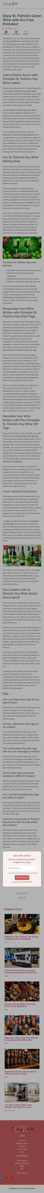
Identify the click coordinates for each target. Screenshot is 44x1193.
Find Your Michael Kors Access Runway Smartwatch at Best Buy (21, 971)
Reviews (11, 1110)
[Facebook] (1, 1177)
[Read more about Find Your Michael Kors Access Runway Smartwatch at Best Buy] (22, 957)
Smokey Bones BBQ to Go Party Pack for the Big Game (20, 1005)
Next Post (22, 898)
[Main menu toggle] (39, 4)
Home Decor (22, 1160)
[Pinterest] (6, 1177)
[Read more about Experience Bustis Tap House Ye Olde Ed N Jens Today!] (22, 1059)
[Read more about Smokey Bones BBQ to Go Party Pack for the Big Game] (22, 991)
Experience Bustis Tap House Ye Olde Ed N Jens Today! (20, 1072)
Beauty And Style (22, 1163)
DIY (22, 1169)
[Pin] (6, 240)
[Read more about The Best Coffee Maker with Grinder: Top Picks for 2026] (22, 1092)
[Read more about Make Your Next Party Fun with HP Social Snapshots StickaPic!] (22, 1025)
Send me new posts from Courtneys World (23, 873)
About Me (22, 1140)
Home (22, 1152)
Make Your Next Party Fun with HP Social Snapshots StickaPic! (21, 1039)
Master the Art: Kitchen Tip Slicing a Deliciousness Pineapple (21, 937)
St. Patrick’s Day (28, 67)
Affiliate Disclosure (22, 1143)
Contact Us (22, 1146)
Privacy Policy (22, 1149)
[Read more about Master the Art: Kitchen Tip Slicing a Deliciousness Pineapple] (22, 924)
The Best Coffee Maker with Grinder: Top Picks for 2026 (18, 1106)
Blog (6, 942)
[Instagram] (11, 1177)
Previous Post (22, 893)
